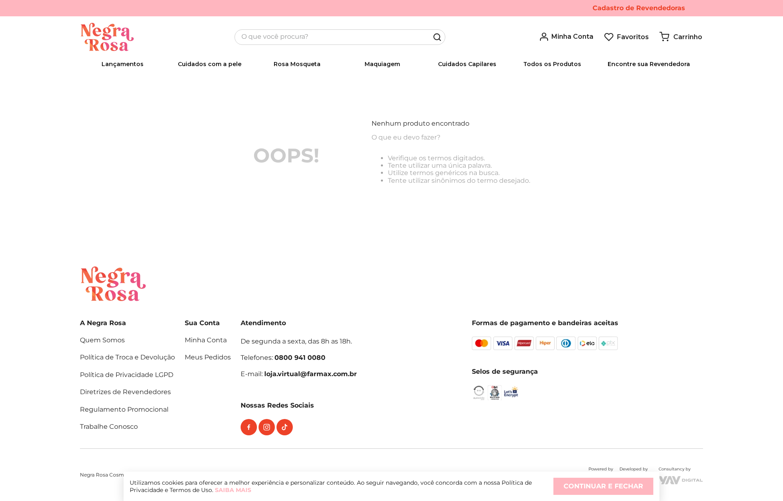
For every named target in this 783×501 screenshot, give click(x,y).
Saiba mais (233, 490)
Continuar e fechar (603, 486)
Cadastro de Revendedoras (639, 8)
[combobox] (339, 37)
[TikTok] (284, 427)
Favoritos (633, 37)
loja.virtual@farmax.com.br (310, 374)
